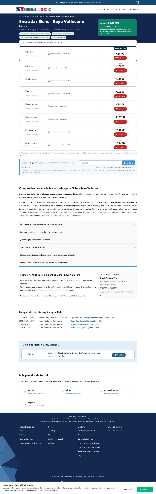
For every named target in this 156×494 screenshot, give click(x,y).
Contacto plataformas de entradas (30, 443)
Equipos (100, 9)
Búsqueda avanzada (85, 435)
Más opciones (25, 167)
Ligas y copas (112, 9)
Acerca (21, 431)
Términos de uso (54, 435)
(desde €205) (84, 324)
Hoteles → (119, 355)
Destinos (125, 9)
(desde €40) (86, 321)
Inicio (21, 16)
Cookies (51, 443)
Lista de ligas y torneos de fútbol (89, 443)
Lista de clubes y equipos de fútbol (89, 447)
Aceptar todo (145, 489)
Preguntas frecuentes (26, 439)
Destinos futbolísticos (85, 439)
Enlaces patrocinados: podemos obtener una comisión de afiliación (47, 255)
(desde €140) (92, 318)
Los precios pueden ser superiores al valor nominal (41, 232)
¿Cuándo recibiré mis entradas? (33, 247)
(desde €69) (84, 327)
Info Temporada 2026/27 (86, 431)
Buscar (136, 9)
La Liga (26, 16)
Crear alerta (128, 163)
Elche (32, 16)
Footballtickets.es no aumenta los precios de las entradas (44, 262)
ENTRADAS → (120, 70)
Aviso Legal (52, 431)
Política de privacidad (128, 167)
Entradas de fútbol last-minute (88, 451)
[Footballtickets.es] (33, 8)
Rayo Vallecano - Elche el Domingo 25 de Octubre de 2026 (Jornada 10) (58, 296)
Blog (79, 456)
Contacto (22, 435)
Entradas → (120, 58)
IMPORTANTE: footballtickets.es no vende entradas (41, 224)
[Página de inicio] (94, 7)
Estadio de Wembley (115, 431)
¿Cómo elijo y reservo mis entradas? (35, 239)
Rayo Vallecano (40, 16)
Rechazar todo (127, 489)
